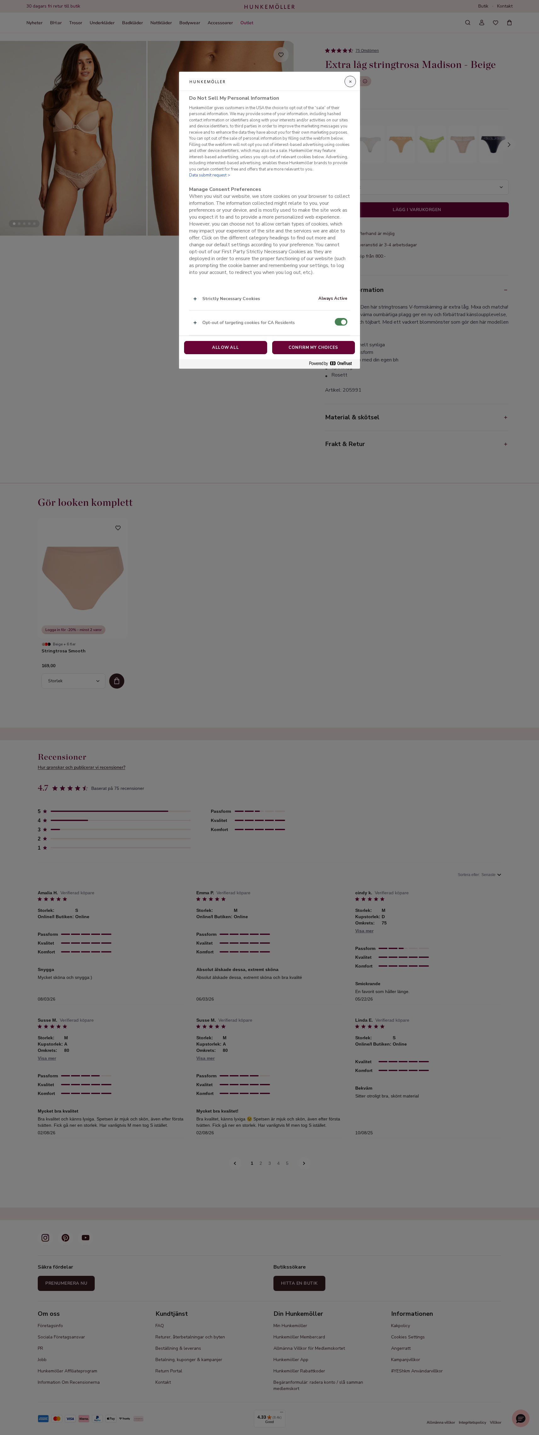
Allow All (225, 347)
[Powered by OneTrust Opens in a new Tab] (333, 364)
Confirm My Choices (313, 347)
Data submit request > (209, 175)
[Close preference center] (350, 81)
